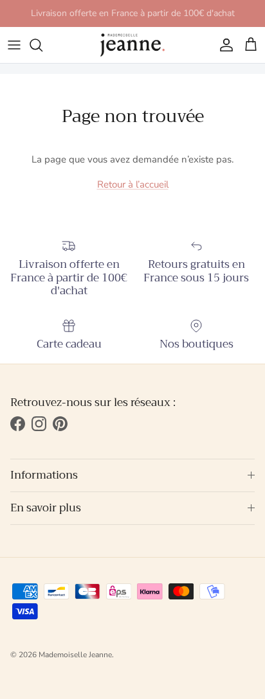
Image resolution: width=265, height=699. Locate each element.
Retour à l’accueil (133, 184)
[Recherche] (42, 45)
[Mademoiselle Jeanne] (132, 45)
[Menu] (14, 45)
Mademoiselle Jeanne (75, 655)
